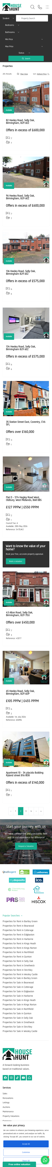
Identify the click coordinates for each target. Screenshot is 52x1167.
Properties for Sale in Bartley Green (20, 978)
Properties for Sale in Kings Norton (19, 1004)
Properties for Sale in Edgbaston (18, 991)
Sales (5, 1093)
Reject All (26, 1161)
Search (27, 58)
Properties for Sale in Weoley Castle (20, 1031)
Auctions (6, 1107)
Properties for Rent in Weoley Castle (20, 974)
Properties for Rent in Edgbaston (18, 934)
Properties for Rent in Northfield (18, 952)
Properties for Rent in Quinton (17, 956)
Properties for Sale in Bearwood (18, 982)
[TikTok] (17, 1077)
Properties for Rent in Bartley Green (20, 921)
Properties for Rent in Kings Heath (19, 943)
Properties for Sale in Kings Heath (19, 1000)
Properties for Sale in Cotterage (18, 987)
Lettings (6, 1102)
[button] (45, 1160)
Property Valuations (11, 1116)
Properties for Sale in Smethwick (18, 1022)
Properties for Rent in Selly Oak (18, 961)
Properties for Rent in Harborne (18, 939)
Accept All (26, 1144)
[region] (26, 1144)
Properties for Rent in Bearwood (18, 925)
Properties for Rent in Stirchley (17, 970)
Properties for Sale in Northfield (18, 1009)
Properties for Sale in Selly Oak (18, 1018)
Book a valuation (15, 561)
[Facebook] (5, 1077)
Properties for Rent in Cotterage (18, 930)
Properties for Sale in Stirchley (17, 1026)
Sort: (34, 74)
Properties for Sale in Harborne (18, 995)
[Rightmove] (29, 1077)
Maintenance (8, 1111)
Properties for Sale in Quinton (17, 1013)
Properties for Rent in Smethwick (19, 965)
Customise (26, 1152)
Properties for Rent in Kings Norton (20, 948)
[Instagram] (11, 1077)
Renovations (8, 1098)
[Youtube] (23, 1077)
